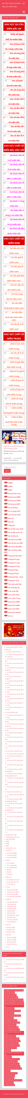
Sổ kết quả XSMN (14, 501)
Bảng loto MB (11, 927)
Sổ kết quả (9, 850)
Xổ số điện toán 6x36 (15, 529)
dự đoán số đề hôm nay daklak (11, 1038)
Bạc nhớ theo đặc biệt (9, 992)
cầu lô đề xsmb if (15, 1029)
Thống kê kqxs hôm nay (12, 837)
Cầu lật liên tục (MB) (15, 543)
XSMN (10, 486)
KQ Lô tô (8, 925)
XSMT (10, 490)
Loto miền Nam (14, 595)
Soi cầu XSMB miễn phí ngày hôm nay (13, 1080)
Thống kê (11, 525)
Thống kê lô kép (14, 566)
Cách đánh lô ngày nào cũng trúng (12, 1011)
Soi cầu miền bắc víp (12, 712)
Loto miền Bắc (13, 591)
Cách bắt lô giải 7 (8, 999)
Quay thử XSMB (14, 602)
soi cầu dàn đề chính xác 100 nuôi (12, 1066)
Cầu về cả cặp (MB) (15, 547)
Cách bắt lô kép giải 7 (18, 999)
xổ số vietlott (13, 508)
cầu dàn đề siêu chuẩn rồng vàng (12, 1022)
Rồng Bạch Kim (7, 1056)
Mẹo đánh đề (7, 1050)
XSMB (10, 483)
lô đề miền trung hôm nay (10, 1048)
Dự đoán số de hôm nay (9, 1036)
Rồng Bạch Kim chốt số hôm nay (11, 1059)
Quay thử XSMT (13, 609)
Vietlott (8, 860)
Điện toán (8, 877)
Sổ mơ (10, 616)
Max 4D (11, 522)
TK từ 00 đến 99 (13, 588)
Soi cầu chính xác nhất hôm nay (11, 1064)
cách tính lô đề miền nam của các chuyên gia (13, 1005)
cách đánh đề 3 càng (9, 1013)
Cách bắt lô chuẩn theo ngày (11, 997)
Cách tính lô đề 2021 (18, 1002)
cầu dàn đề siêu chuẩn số (10, 1025)
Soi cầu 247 (14, 1061)
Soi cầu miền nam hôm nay (14, 792)
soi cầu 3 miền (7, 1061)
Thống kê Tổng (13, 581)
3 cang (5, 990)
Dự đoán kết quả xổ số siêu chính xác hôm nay (13, 1033)
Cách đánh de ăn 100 (9, 1008)
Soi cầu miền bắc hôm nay (13, 652)
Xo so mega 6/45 (14, 511)
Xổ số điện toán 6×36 (13, 880)
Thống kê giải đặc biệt (9, 1085)
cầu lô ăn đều (7, 1029)
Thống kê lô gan (14, 559)
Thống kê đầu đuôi (15, 556)
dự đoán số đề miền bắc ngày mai (12, 1041)
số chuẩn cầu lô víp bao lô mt (15, 754)
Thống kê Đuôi (13, 573)
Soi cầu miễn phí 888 (9, 1078)
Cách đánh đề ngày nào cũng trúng (12, 1015)
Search (7, 471)
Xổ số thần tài (13, 536)
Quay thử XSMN (14, 605)
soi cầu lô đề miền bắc (9, 1075)
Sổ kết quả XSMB (14, 497)
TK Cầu (8, 887)
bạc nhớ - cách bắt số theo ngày (15, 990)
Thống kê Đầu (13, 570)
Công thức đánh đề (8, 1018)
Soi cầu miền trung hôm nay (14, 751)
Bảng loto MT (11, 930)
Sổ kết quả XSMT (14, 504)
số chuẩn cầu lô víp (8, 1082)
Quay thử (8, 935)
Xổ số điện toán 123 (15, 532)
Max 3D (11, 518)
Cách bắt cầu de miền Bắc (10, 995)
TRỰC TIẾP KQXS (10, 839)
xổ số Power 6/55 (14, 515)
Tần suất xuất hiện (15, 584)
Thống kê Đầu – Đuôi (15, 577)
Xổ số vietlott (11, 863)
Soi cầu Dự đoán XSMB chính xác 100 (12, 1068)
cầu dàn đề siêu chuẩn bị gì (10, 1020)
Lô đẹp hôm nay (15, 1045)
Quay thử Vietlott (14, 612)
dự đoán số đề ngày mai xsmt (11, 1043)
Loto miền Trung (14, 598)
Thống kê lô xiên (14, 563)
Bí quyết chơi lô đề (11, 835)
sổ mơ (7, 947)
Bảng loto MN (11, 932)
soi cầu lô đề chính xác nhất (10, 1073)
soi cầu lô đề (7, 1071)
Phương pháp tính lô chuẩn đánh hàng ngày (13, 1053)
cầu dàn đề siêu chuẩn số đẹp (11, 1027)
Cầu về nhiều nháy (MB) (14, 896)
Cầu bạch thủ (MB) (14, 540)
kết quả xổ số (7, 1045)
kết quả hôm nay (14, 494)
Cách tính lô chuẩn (8, 1002)
